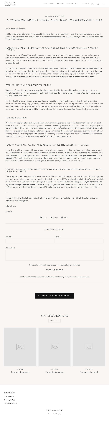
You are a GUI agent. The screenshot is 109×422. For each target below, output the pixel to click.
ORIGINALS (48, 4)
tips (54, 16)
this (86, 109)
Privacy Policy (63, 277)
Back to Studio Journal (56, 296)
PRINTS (60, 4)
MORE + (85, 4)
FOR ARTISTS (73, 4)
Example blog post (20, 372)
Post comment (54, 270)
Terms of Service (79, 277)
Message (11, 248)
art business (48, 16)
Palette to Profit (13, 200)
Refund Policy (9, 393)
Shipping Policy (10, 396)
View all (54, 320)
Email (58, 237)
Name (9, 237)
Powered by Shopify (54, 414)
